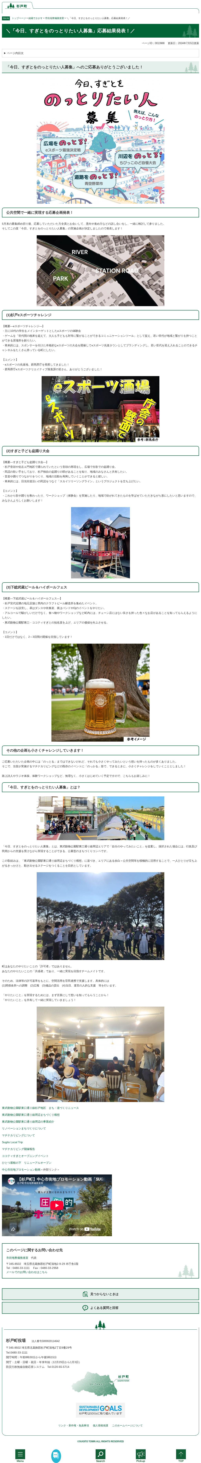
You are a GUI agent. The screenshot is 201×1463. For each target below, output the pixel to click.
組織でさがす (35, 18)
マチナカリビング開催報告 (18, 1149)
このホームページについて (127, 1425)
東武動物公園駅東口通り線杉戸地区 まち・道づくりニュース (40, 1107)
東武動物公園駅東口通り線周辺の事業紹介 (28, 1121)
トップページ (19, 18)
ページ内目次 (15, 53)
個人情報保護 (100, 1425)
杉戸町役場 (16, 1340)
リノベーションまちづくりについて (24, 1128)
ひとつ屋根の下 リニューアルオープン (26, 1162)
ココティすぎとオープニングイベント (25, 1155)
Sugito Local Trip (12, 1142)
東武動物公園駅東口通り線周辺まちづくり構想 (31, 1114)
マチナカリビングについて (18, 1135)
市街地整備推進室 (54, 18)
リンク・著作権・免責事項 (73, 1425)
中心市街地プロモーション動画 (21, 1169)
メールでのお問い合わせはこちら (27, 1272)
